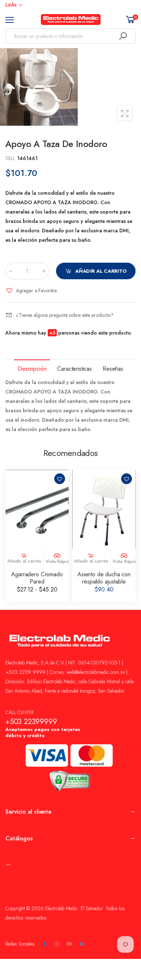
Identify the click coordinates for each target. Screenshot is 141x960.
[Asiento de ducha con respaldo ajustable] (104, 509)
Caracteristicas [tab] (74, 369)
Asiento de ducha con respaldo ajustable (104, 578)
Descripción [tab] (32, 369)
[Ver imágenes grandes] (125, 113)
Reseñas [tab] (113, 369)
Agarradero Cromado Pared (37, 578)
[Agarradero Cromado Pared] (37, 509)
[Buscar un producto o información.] (123, 36)
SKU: (11, 158)
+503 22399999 (31, 721)
